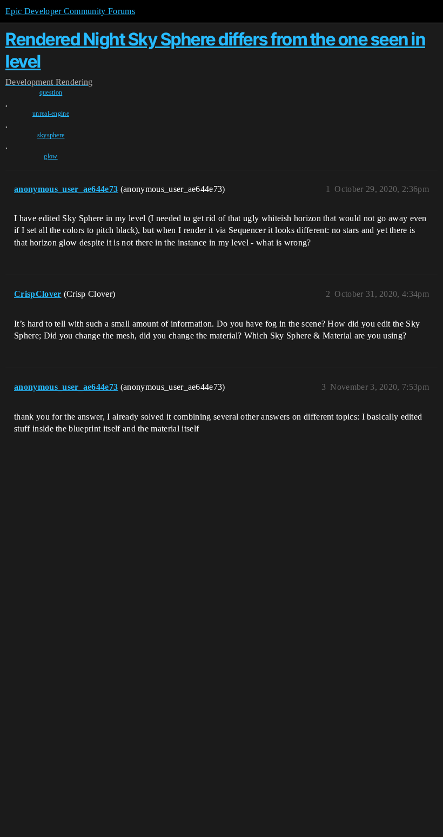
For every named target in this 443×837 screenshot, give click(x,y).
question (51, 92)
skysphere (51, 135)
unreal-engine (50, 113)
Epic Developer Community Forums (70, 11)
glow (50, 156)
